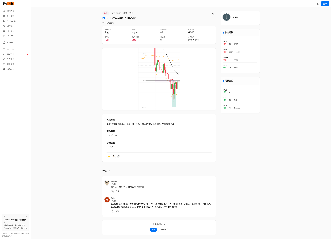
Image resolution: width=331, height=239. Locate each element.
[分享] (213, 13)
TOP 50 (10, 43)
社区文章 (10, 16)
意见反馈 (10, 64)
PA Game (11, 36)
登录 (325, 4)
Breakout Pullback (122, 18)
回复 (117, 191)
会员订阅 (10, 49)
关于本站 (10, 59)
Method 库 (11, 21)
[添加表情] (118, 156)
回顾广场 (10, 11)
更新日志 (10, 54)
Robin (235, 17)
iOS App (10, 69)
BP (103, 23)
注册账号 (163, 230)
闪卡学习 (10, 31)
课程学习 (10, 26)
